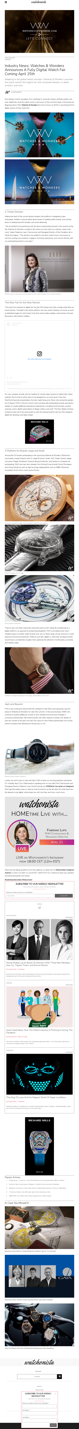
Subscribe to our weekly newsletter (39, 883)
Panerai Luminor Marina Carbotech (15, 776)
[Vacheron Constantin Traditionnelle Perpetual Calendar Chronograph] (39, 498)
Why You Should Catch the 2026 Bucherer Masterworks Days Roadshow (29, 1348)
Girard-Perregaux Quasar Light (14, 573)
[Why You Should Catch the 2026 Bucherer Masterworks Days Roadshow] (39, 1325)
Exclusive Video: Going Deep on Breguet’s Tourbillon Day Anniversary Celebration (34, 1184)
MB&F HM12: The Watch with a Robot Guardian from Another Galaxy (30, 1196)
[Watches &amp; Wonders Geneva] (39, 181)
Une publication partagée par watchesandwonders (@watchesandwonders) (30, 388)
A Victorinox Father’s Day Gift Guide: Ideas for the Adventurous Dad (29, 1192)
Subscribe (38, 1371)
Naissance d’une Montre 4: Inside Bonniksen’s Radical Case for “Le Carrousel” (30, 1251)
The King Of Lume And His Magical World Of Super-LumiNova (36, 1097)
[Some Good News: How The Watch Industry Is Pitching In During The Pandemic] (39, 1007)
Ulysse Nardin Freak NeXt (13, 623)
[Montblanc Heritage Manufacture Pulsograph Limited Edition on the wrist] (39, 670)
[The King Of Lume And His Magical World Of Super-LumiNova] (39, 1074)
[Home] (39, 1)
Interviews (9, 1050)
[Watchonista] (7, 92)
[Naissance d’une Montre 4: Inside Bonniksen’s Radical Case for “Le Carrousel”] (39, 1227)
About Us (39, 1386)
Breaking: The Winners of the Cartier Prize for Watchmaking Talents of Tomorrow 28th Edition (37, 1188)
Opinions (9, 983)
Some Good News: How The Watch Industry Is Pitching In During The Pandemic (39, 1031)
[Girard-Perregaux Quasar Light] (39, 548)
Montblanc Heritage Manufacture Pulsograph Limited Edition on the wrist (27, 696)
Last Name (26, 1417)
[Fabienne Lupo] (39, 831)
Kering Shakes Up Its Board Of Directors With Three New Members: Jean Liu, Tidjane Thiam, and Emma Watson (38, 964)
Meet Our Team (40, 1390)
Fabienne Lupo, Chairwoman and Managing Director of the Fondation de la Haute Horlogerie (33, 294)
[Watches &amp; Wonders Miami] (39, 134)
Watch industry (10, 58)
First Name (26, 1410)
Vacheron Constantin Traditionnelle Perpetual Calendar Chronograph (26, 523)
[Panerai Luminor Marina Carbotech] (39, 751)
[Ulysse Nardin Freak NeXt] (39, 598)
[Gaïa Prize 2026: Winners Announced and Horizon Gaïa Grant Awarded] (39, 1276)
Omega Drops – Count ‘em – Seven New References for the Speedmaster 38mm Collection (36, 1180)
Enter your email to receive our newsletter (19, 892)
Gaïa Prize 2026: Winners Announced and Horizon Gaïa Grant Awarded (29, 1300)
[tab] (39, 906)
